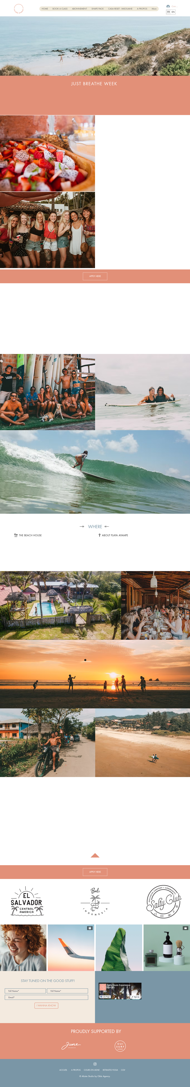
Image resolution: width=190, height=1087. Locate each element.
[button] (95, 276)
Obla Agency (104, 1076)
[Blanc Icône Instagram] (95, 1064)
